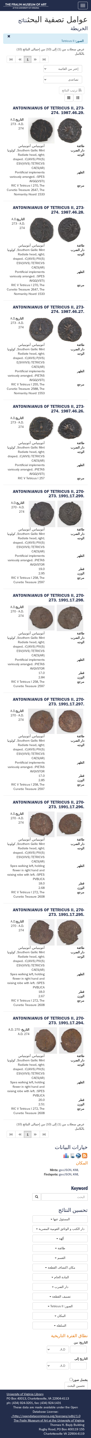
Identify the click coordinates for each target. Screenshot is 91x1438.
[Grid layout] (68, 98)
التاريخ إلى (81, 1359)
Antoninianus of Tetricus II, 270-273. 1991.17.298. (48, 598)
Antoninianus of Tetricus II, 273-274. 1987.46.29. (48, 110)
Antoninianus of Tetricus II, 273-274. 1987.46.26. (48, 409)
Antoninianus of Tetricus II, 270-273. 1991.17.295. (48, 912)
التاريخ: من (81, 1342)
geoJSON (65, 1170)
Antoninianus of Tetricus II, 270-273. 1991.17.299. (48, 494)
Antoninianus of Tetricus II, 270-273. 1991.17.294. (48, 1020)
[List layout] (77, 98)
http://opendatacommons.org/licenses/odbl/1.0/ (46, 1416)
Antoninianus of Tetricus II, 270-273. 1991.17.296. (48, 804)
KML (76, 1170)
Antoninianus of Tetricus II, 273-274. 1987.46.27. (48, 309)
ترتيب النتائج (70, 90)
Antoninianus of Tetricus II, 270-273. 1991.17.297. (48, 701)
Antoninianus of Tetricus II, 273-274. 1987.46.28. (48, 210)
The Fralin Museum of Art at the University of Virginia (49, 1420)
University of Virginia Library (25, 1394)
